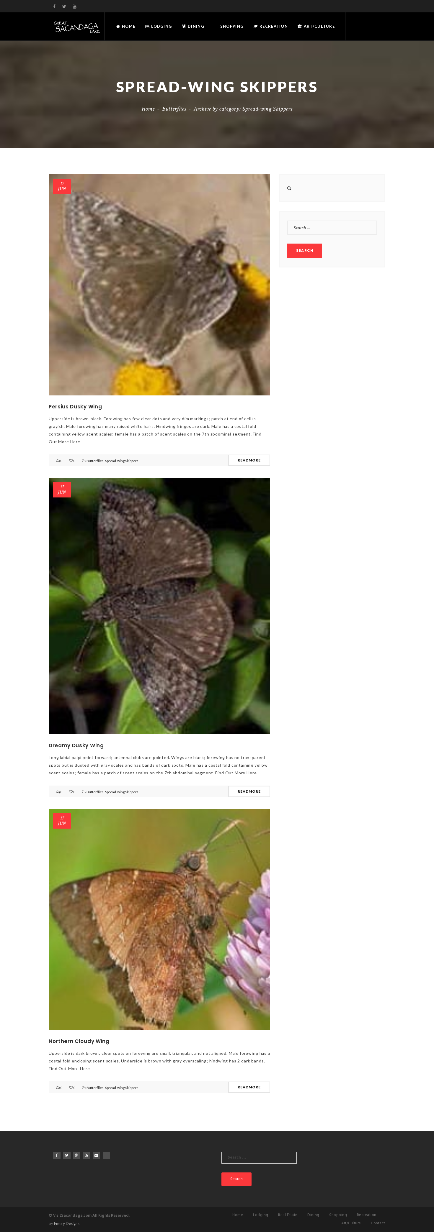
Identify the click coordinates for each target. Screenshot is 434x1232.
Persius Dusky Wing (75, 406)
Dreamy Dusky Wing (76, 745)
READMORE (249, 460)
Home (128, 26)
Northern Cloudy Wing (79, 1041)
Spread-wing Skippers (121, 461)
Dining (195, 26)
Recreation (273, 26)
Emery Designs (66, 1223)
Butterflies (174, 109)
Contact (378, 1223)
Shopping (231, 26)
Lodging (161, 26)
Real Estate (288, 1215)
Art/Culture (319, 26)
